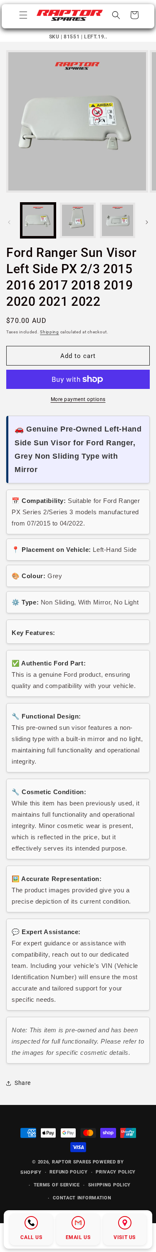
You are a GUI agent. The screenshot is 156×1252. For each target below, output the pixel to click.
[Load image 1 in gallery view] (38, 220)
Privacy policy (116, 1172)
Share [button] (23, 1082)
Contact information (82, 1198)
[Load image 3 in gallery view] (117, 220)
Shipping (49, 332)
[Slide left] (9, 222)
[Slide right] (147, 222)
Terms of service (57, 1185)
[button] (23, 15)
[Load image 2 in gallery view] (77, 220)
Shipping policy (109, 1185)
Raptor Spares (72, 1162)
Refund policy (68, 1172)
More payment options (78, 399)
